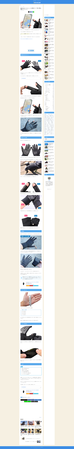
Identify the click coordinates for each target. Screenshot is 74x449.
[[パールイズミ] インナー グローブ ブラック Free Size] (23, 283)
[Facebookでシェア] (30, 12)
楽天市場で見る (31, 285)
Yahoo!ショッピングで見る (35, 285)
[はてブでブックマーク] (31, 12)
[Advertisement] (31, 44)
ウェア (21, 397)
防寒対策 (24, 397)
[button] (34, 401)
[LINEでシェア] (33, 12)
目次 (31, 50)
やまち (49, 180)
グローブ (29, 397)
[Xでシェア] (28, 12)
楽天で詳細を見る (24, 78)
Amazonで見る (28, 285)
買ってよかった (27, 397)
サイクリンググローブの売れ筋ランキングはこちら (26, 38)
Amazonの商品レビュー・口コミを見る (30, 284)
